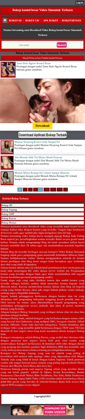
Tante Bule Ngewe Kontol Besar (33, 63)
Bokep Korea (8, 218)
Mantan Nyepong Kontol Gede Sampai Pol (37, 141)
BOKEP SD (15, 20)
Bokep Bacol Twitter (12, 388)
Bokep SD (6, 205)
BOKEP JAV (32, 20)
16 (53, 189)
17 (59, 189)
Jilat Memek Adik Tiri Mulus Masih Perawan (38, 157)
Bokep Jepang (9, 209)
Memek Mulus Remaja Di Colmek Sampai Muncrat (41, 172)
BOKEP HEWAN (71, 20)
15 (46, 189)
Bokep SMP (7, 213)
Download (42, 125)
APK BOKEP (50, 20)
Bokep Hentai (8, 222)
